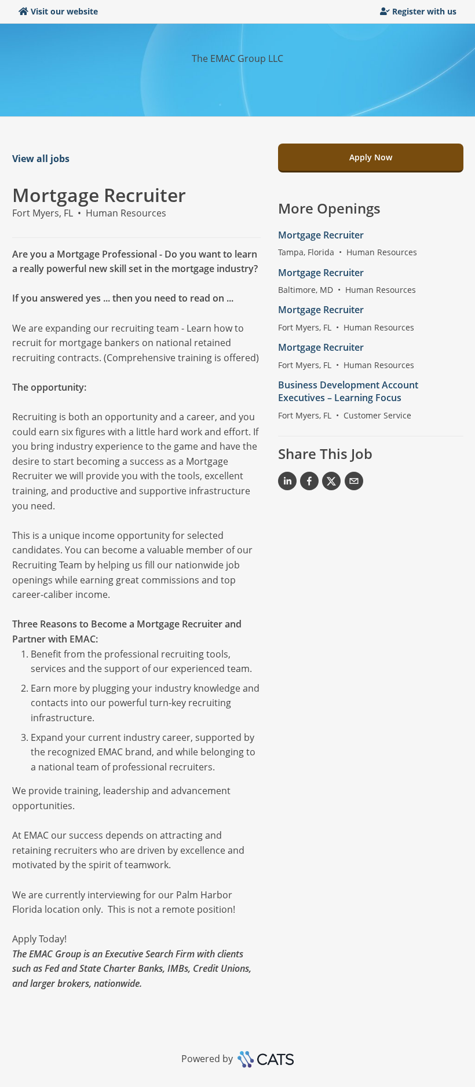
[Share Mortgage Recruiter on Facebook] (309, 483)
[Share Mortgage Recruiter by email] (354, 483)
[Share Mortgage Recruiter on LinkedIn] (287, 483)
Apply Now (370, 157)
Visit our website (64, 11)
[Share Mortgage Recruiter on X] (331, 483)
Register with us (424, 11)
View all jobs (41, 158)
